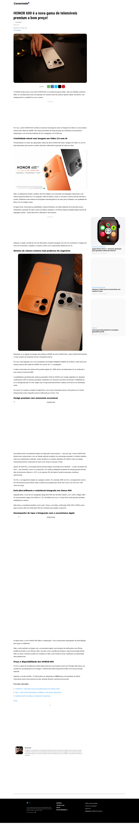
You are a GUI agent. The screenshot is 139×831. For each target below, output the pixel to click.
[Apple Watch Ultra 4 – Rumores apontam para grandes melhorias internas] (108, 231)
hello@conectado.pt (96, 811)
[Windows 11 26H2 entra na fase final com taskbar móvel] (108, 271)
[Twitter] (56, 86)
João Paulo (94, 253)
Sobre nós (88, 808)
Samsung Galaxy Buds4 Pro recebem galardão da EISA (105, 331)
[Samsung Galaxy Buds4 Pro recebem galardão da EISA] (108, 312)
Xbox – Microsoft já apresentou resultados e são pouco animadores (38, 692)
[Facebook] (52, 86)
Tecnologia (17, 30)
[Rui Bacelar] (19, 752)
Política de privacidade (91, 803)
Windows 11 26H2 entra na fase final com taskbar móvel (106, 290)
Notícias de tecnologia (98, 287)
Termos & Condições (91, 806)
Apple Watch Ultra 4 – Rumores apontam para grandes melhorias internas (106, 250)
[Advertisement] (50, 114)
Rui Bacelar (19, 22)
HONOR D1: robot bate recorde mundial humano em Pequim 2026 (37, 689)
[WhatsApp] (48, 86)
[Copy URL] (59, 86)
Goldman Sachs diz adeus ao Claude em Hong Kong (32, 696)
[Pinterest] (63, 86)
